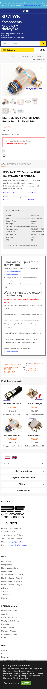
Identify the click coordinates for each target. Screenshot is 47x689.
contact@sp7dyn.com (17, 545)
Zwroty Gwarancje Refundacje (14, 660)
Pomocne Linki (7, 627)
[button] (41, 68)
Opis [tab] (3, 164)
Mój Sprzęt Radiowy (10, 621)
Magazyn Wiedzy (8, 631)
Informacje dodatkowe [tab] (19, 164)
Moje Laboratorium (10, 634)
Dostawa (5, 657)
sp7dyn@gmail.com (11, 352)
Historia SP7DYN (9, 611)
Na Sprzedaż (6, 564)
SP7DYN (11, 16)
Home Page (6, 561)
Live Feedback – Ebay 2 (11, 581)
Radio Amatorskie (9, 617)
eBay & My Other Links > (12, 575)
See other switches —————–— (19, 193)
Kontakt (4, 598)
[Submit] (43, 43)
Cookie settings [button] (11, 683)
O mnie (4, 614)
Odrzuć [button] (44, 6)
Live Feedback (7, 571)
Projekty (5, 624)
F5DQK (31, 200)
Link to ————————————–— (15, 200)
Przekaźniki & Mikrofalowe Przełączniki (31, 370)
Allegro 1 (5, 588)
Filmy (3, 637)
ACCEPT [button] (26, 683)
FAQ (3, 654)
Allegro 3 (5, 595)
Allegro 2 (5, 591)
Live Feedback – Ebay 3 (11, 585)
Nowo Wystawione (9, 568)
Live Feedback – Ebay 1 (11, 578)
